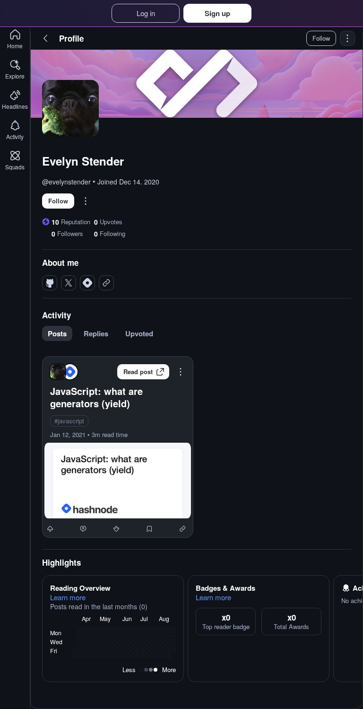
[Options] (347, 38)
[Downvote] (116, 528)
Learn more (68, 597)
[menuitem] (60, 333)
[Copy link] (182, 528)
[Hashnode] (87, 282)
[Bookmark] (149, 528)
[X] (68, 282)
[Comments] (83, 528)
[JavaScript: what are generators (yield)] (118, 447)
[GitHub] (49, 282)
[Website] (106, 282)
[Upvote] (50, 528)
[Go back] (45, 38)
